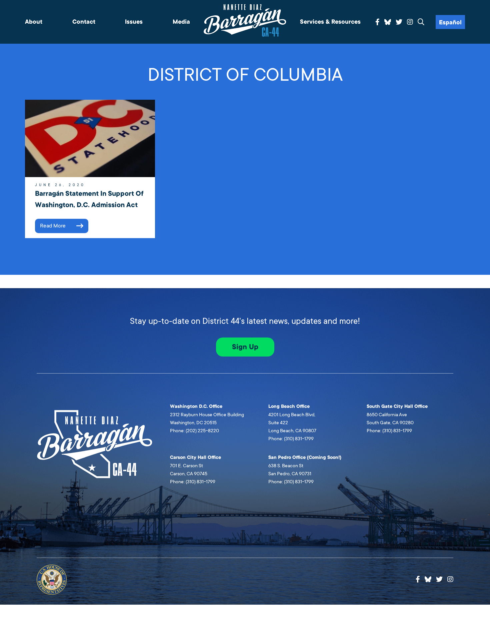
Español (450, 22)
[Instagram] (410, 22)
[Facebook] (377, 22)
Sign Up (245, 347)
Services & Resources (330, 22)
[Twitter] (399, 22)
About (33, 22)
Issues (134, 22)
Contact (83, 22)
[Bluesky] (387, 21)
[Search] (421, 22)
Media (181, 22)
